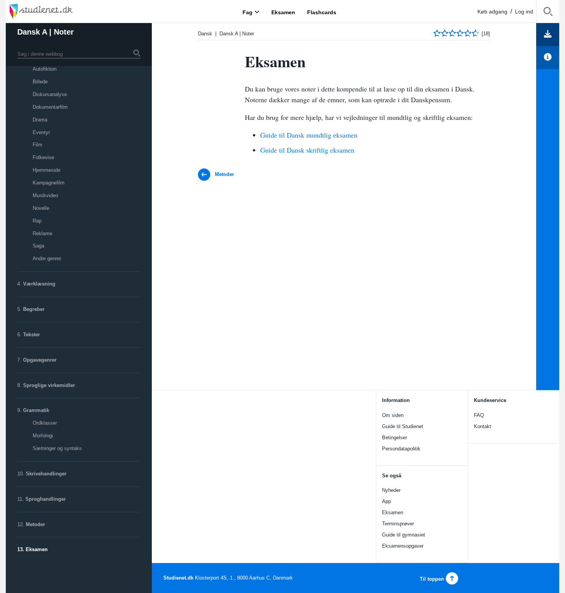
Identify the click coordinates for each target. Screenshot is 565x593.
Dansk (205, 34)
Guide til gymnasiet (403, 535)
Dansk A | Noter (45, 32)
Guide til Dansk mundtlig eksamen (308, 135)
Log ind (524, 11)
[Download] (547, 34)
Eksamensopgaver (403, 546)
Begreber (34, 309)
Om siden (393, 415)
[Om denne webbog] (547, 57)
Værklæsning (39, 284)
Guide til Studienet (402, 426)
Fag (248, 12)
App (386, 501)
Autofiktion (44, 69)
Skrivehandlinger (46, 474)
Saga (38, 246)
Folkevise (43, 157)
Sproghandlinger (45, 499)
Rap (37, 221)
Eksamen (37, 549)
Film (37, 145)
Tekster (31, 334)
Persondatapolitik (401, 449)
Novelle (41, 208)
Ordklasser (45, 423)
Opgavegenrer (39, 360)
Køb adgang (492, 11)
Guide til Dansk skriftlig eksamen (307, 149)
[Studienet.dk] (59, 11)
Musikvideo (45, 195)
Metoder (35, 524)
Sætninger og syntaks (57, 448)
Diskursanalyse (50, 94)
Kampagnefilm (49, 183)
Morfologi (43, 436)
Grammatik (36, 410)
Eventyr (41, 132)
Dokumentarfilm (50, 107)
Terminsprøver (398, 524)
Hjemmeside (46, 170)
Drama (40, 120)
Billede (40, 82)
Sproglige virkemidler (49, 385)
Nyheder (391, 490)
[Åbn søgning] (548, 13)
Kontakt (482, 426)
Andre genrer (47, 258)
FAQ (479, 415)
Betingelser (394, 437)
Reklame (42, 233)
